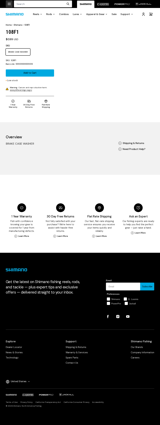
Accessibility (98, 402)
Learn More (23, 236)
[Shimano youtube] (128, 316)
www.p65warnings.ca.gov (21, 90)
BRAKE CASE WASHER (18, 52)
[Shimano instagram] (118, 316)
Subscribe (147, 286)
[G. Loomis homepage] (103, 4)
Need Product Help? (134, 149)
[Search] (68, 4)
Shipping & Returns (133, 143)
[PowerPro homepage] (122, 4)
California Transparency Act (48, 402)
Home (9, 25)
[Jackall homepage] (143, 4)
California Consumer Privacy (76, 402)
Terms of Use (12, 402)
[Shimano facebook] (108, 316)
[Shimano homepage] (85, 4)
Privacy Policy (26, 402)
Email (109, 280)
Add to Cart (30, 72)
